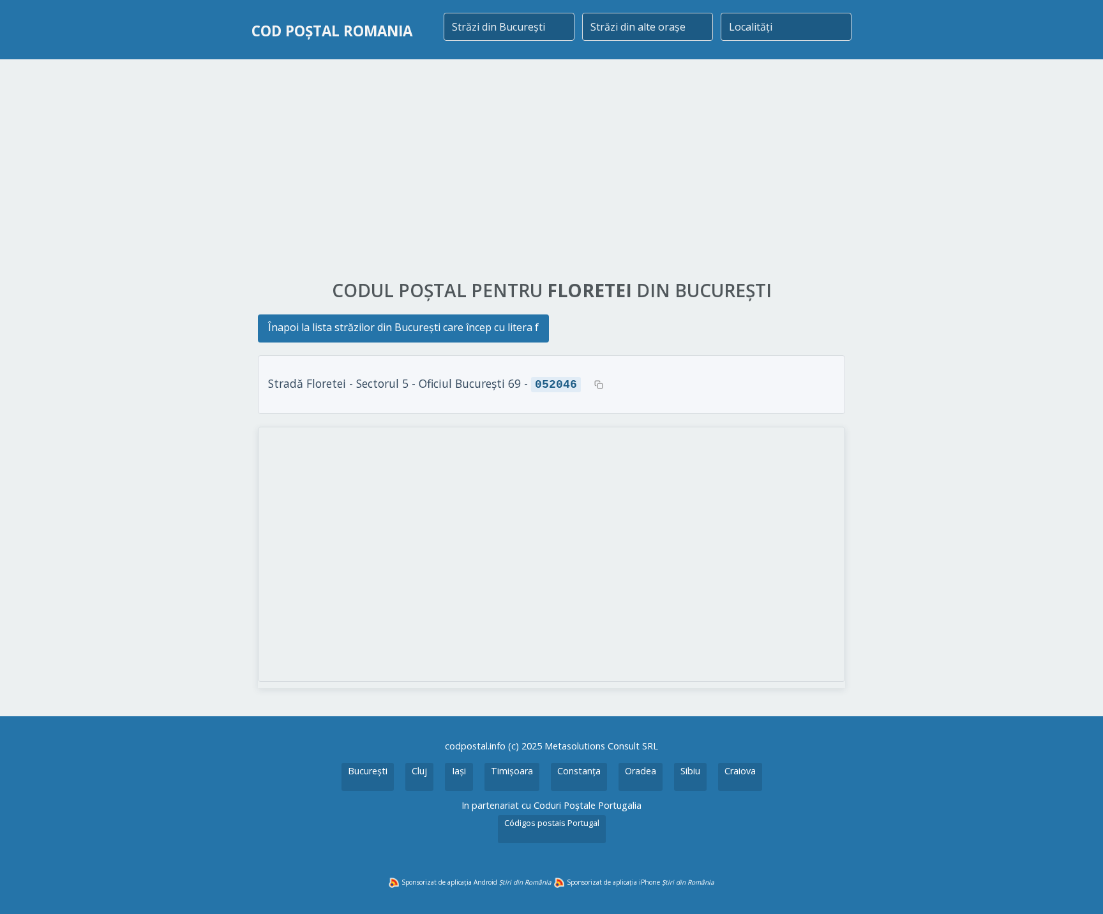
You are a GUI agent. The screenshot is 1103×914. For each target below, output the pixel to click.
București (367, 771)
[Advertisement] (551, 170)
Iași (459, 771)
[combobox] (509, 27)
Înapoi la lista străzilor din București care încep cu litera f (403, 327)
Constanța (579, 771)
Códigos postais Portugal (551, 823)
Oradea (640, 771)
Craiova (740, 771)
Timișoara (512, 771)
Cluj (419, 771)
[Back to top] (1076, 887)
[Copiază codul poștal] (599, 385)
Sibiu (690, 771)
